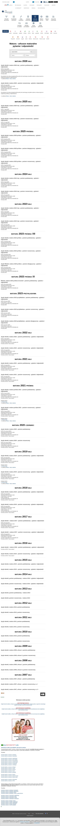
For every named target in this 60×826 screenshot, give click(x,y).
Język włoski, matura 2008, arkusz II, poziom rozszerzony (18, 669)
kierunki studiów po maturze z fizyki (8, 770)
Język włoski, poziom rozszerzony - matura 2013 (15, 598)
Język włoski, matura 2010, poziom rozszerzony (15, 641)
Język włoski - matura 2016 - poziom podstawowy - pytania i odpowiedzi (22, 547)
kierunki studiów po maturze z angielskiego (9, 758)
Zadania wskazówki (28, 19)
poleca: (10, 5)
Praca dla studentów (39, 813)
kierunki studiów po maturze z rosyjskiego (9, 763)
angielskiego (15, 801)
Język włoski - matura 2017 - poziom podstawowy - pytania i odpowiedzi (22, 520)
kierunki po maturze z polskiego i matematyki (9, 790)
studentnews (26, 8)
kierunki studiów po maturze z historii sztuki (9, 777)
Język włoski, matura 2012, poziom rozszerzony (15, 612)
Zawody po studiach (26, 26)
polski (10, 33)
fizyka (33, 33)
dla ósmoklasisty (41, 8)
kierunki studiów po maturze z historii (8, 774)
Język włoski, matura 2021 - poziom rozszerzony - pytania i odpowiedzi (22, 374)
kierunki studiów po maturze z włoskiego (8, 764)
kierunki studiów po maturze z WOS (8, 780)
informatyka (46, 33)
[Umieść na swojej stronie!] (3, 693)
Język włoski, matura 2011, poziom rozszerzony (15, 626)
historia (41, 33)
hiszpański (13, 38)
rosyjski (22, 38)
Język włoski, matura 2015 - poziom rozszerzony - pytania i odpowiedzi (22, 569)
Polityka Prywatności (30, 815)
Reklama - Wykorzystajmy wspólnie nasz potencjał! (19, 813)
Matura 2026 (47, 19)
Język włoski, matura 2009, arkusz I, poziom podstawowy (18, 650)
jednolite (53, 5)
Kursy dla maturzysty (53, 19)
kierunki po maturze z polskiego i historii (8, 792)
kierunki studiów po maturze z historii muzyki (9, 775)
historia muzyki (42, 38)
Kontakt (29, 813)
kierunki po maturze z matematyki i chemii (9, 797)
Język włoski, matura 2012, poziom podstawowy (15, 607)
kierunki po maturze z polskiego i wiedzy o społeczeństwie (12, 793)
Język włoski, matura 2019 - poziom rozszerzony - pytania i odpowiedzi (22, 472)
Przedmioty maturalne (13, 19)
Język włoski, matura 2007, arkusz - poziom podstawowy (18, 679)
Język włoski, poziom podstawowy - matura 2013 (15, 592)
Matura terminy (41, 19)
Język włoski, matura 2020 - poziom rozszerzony (15, 440)
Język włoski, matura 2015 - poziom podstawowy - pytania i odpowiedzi (22, 564)
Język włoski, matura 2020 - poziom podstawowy (15, 429)
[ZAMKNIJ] (37, 823)
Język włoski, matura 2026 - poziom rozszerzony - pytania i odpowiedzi (22, 83)
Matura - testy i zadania (11, 78)
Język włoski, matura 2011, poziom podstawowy (15, 621)
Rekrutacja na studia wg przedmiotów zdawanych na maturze (13, 747)
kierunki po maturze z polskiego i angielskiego (9, 791)
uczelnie (25, 5)
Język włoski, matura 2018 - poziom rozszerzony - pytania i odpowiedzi (22, 504)
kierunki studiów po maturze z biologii (8, 767)
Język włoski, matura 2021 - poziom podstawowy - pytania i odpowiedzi (22, 363)
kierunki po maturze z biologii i (7, 801)
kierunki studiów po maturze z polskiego (8, 754)
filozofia (30, 38)
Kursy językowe (33, 26)
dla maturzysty (18, 5)
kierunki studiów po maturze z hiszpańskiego (9, 760)
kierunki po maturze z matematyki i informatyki (10, 798)
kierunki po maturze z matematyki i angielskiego (10, 795)
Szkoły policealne (40, 26)
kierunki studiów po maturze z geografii (8, 772)
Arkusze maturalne (35, 19)
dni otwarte (32, 5)
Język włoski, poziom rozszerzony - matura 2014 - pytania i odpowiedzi (22, 583)
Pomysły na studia (19, 26)
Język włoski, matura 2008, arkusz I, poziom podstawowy (18, 664)
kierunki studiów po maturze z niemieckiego (9, 762)
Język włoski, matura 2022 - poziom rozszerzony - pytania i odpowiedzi (22, 348)
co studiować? (18, 8)
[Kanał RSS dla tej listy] (2, 693)
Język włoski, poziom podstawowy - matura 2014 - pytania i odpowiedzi (22, 578)
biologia (25, 33)
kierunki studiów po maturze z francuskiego (9, 759)
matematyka (15, 33)
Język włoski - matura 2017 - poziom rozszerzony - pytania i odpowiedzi (22, 532)
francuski (55, 33)
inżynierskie (46, 5)
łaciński (47, 38)
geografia (37, 33)
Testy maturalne (21, 19)
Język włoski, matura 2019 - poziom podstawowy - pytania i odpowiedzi (22, 455)
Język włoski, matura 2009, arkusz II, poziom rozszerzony (18, 655)
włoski (26, 38)
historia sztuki (35, 38)
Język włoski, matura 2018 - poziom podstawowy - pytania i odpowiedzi (22, 492)
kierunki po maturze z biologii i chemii (8, 800)
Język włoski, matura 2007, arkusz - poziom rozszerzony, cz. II (19, 689)
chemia (29, 33)
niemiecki (18, 38)
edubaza (33, 8)
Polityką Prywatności (24, 821)
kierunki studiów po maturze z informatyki (9, 779)
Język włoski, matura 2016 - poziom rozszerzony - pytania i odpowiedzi (22, 553)
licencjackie (39, 5)
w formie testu (4, 401)
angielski (20, 33)
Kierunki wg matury (6, 19)
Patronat (33, 813)
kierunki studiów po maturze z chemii (8, 768)
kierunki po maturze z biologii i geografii (8, 803)
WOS (51, 33)
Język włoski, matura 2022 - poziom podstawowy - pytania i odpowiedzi (22, 336)
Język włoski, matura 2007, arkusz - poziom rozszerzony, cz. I (19, 684)
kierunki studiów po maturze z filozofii (8, 769)
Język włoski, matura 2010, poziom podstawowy (15, 635)
